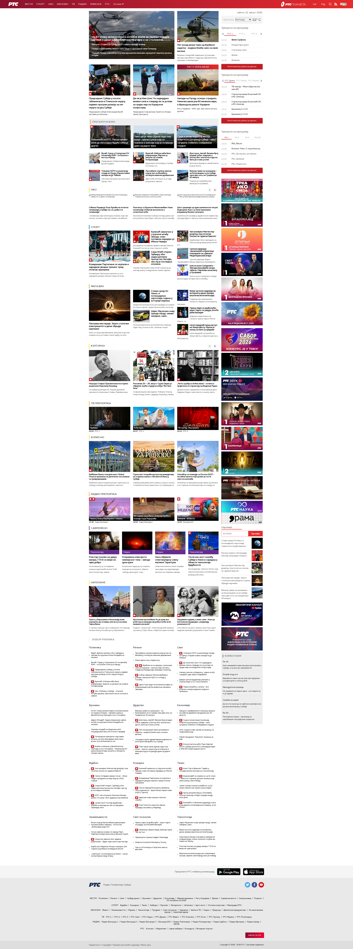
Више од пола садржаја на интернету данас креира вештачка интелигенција (203, 293)
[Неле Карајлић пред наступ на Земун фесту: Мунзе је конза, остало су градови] (182, 329)
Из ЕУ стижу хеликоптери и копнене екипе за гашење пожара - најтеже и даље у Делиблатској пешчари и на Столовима (131, 38)
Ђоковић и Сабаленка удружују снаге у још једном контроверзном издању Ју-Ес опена (197, 804)
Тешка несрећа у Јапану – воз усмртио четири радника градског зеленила (194, 689)
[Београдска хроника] (242, 289)
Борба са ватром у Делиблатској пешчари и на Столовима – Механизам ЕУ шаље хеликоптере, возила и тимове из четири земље (109, 749)
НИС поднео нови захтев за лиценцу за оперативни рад (196, 731)
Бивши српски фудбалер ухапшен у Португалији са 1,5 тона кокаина (194, 680)
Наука (206, 910)
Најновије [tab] (226, 527)
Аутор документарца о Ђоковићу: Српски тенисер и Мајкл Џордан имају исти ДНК (196, 795)
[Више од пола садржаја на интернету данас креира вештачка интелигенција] (182, 295)
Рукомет (164, 905)
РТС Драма (160, 917)
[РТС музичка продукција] (242, 614)
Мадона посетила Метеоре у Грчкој (150, 842)
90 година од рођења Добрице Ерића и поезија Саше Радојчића (152, 516)
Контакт (150, 928)
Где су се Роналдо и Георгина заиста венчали (151, 848)
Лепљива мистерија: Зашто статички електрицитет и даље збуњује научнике (109, 326)
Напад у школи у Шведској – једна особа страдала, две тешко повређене (197, 673)
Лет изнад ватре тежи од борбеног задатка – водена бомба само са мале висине (197, 48)
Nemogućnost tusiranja (233, 687)
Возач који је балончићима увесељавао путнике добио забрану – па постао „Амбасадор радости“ (108, 824)
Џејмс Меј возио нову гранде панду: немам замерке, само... (162, 313)
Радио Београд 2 (129, 921)
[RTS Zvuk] (242, 389)
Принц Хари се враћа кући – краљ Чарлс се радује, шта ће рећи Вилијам (204, 310)
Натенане (98, 582)
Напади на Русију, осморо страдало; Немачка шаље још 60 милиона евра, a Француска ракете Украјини (197, 101)
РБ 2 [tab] (237, 137)
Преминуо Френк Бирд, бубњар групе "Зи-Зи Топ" (153, 831)
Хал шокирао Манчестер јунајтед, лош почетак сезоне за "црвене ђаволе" (203, 234)
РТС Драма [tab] (230, 80)
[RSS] (336, 4)
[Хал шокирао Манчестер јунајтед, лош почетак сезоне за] (182, 236)
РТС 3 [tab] (254, 34)
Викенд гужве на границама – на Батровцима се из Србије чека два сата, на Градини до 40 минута (203, 174)
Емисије (95, 4)
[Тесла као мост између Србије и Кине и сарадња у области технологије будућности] (203, 543)
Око (94, 189)
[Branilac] (242, 215)
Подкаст (258, 898)
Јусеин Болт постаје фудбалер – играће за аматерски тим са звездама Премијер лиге (107, 805)
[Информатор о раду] (242, 638)
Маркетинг (161, 928)
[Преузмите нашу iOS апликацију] (253, 871)
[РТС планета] (293, 4)
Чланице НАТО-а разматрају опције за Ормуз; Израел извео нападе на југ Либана (115, 173)
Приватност (94, 945)
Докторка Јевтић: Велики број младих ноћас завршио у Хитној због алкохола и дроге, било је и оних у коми (204, 156)
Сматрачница (245, 898)
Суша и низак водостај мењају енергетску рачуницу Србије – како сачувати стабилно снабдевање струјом (196, 722)
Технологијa (184, 817)
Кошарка (138, 763)
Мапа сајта (254, 935)
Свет (180, 647)
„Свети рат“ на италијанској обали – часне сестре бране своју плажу (109, 855)
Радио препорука (104, 494)
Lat (314, 4)
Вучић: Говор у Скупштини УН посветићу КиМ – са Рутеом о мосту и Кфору (115, 155)
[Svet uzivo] (242, 264)
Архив (176, 924)
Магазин (62, 4)
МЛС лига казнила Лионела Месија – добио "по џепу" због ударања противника (109, 796)
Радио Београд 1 (110, 921)
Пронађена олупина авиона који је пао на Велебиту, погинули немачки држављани (159, 173)
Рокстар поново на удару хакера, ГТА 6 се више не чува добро (103, 560)
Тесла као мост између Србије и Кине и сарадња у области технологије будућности (202, 561)
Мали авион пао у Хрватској (147, 660)
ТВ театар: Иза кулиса (188, 428)
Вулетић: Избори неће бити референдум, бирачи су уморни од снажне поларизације (158, 156)
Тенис (180, 763)
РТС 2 (117, 917)
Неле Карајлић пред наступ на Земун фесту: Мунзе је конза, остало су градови (203, 327)
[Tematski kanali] (242, 512)
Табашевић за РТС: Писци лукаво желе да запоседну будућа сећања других (109, 142)
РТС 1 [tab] (230, 34)
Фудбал (93, 763)
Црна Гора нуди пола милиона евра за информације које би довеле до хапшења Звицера (153, 686)
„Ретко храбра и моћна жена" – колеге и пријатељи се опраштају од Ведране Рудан (197, 384)
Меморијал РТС (234, 905)
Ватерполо (176, 905)
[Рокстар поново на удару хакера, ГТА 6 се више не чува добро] (104, 543)
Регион (137, 647)
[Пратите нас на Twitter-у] (247, 885)
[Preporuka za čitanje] (242, 487)
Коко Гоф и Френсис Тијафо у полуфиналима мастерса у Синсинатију (196, 769)
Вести (29, 4)
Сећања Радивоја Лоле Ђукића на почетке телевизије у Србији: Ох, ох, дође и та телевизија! (108, 209)
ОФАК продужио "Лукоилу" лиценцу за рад (196, 738)
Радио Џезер (253, 921)
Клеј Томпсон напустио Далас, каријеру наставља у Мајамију (150, 806)
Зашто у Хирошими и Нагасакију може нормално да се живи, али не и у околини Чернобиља (108, 621)
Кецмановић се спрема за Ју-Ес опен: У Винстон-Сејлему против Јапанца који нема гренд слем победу (197, 778)
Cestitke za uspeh (231, 700)
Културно (98, 345)
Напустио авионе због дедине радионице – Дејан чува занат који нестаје (109, 840)
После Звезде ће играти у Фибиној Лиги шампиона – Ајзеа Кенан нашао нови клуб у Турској (153, 790)
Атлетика (188, 905)
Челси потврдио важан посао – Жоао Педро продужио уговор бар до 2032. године (109, 778)
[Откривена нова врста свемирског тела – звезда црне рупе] (137, 543)
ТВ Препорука (101, 403)
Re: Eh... (226, 713)
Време (215, 898)
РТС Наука (147, 917)
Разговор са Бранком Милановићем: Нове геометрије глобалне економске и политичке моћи (153, 209)
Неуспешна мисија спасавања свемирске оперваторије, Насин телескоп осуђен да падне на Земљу (197, 839)
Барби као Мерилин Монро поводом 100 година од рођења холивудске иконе (109, 847)
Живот (105, 910)
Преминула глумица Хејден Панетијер (151, 837)
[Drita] (242, 463)
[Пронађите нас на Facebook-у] (254, 885)
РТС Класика (188, 917)
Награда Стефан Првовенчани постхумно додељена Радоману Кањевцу (108, 384)
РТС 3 (125, 917)
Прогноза (228, 19)
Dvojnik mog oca (230, 674)
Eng (323, 4)
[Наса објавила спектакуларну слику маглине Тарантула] (170, 543)
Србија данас (133, 898)
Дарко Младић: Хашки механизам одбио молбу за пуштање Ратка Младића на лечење (108, 722)
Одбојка (154, 905)
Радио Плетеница (181, 921)
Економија (183, 705)
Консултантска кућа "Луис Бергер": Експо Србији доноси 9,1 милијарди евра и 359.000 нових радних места (197, 746)
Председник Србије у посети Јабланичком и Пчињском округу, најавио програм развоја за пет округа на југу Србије (107, 103)
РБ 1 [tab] (226, 137)
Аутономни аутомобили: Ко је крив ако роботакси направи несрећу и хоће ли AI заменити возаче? (152, 621)
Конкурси (189, 928)
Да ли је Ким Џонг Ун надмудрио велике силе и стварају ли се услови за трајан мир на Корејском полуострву (152, 103)
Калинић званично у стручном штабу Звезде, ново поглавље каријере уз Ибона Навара (162, 236)
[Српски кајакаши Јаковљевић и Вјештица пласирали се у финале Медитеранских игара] (182, 253)
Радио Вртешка (237, 921)
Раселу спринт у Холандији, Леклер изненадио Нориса (234, 554)
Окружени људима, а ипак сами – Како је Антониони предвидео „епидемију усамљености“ (196, 621)
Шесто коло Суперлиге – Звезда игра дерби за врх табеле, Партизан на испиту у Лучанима (203, 269)
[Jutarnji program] (242, 239)
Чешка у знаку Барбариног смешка (106, 517)
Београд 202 (164, 921)
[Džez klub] (242, 364)
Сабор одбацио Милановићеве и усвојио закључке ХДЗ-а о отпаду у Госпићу (151, 677)
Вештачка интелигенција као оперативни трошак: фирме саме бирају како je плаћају (197, 854)
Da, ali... (226, 661)
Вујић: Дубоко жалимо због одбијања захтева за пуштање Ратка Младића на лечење (107, 655)
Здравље (183, 910)
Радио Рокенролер (202, 921)
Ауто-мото (200, 905)
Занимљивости (98, 817)
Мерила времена (185, 898)
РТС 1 (109, 917)
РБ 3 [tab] (247, 137)
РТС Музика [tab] (253, 80)
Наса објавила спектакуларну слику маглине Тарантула (166, 560)
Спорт (40, 4)
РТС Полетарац (244, 917)
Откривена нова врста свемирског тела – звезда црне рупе (136, 560)
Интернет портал (204, 928)
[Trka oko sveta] (242, 190)
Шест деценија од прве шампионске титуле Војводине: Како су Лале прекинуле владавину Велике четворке (197, 209)
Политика (95, 647)
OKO (50, 4)
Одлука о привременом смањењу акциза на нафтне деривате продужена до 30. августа (197, 713)
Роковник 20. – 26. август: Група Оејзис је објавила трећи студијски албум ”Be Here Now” (152, 385)
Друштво (138, 705)
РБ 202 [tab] (257, 137)
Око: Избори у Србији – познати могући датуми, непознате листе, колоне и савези (109, 693)
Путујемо (156, 910)
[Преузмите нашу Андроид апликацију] (228, 871)
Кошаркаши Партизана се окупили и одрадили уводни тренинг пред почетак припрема (109, 267)
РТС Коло (201, 917)
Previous (223, 34)
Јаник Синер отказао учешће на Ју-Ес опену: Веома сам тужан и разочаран (195, 786)
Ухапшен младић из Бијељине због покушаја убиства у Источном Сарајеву (108, 730)
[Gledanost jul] (242, 313)
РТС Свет (135, 917)
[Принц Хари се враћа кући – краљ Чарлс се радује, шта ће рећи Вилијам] (182, 312)
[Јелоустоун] (242, 413)
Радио (82, 4)
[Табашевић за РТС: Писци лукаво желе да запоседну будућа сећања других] (110, 136)
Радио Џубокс (220, 921)
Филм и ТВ (196, 910)
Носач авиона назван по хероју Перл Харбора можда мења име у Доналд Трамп (109, 833)
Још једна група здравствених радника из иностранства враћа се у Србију (153, 740)
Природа (216, 910)
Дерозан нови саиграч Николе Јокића (150, 798)
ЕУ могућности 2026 (176, 900)
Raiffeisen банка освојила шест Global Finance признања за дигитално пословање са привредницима (109, 476)
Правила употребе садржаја (126, 945)
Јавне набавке (175, 928)
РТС (107, 4)
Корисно (97, 437)
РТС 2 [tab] (242, 34)
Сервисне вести (228, 898)
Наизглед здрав (180, 912)
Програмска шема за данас (242, 66)
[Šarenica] (242, 438)
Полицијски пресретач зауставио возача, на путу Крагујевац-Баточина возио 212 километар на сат (107, 738)
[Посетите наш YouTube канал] (261, 885)
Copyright (106, 945)
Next (261, 34)
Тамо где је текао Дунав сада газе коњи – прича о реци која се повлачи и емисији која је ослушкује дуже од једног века (152, 750)
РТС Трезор (214, 917)
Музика (131, 910)
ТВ (73, 4)
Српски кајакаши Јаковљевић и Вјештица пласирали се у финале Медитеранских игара (202, 252)
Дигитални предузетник (235, 910)
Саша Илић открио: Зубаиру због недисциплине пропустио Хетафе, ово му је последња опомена (161, 257)
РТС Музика (228, 917)
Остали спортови (216, 905)
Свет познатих (142, 817)
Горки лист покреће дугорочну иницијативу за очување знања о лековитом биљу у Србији (153, 476)
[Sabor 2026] (242, 339)
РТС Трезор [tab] (241, 80)
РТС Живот (174, 917)
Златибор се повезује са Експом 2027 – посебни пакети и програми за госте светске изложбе (195, 476)
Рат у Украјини (202, 898)
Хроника (94, 705)
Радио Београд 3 (147, 921)
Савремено (99, 528)
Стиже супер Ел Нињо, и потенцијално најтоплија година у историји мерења (161, 296)
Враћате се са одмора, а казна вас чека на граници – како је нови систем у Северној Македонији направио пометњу (153, 667)
